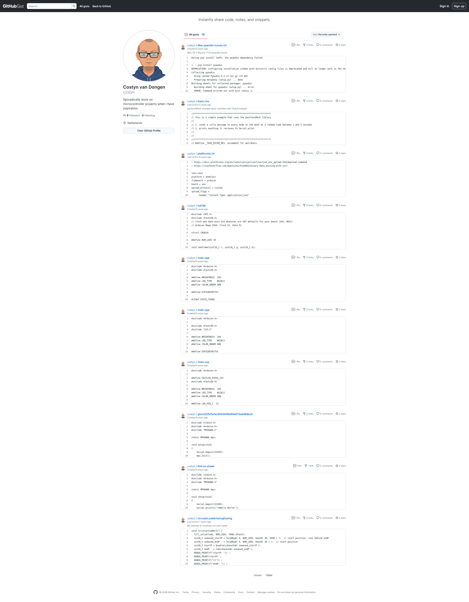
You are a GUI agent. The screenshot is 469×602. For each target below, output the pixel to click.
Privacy (196, 592)
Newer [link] (258, 575)
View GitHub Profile (148, 130)
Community (229, 592)
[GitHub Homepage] (155, 592)
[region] (263, 74)
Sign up (459, 6)
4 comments (326, 100)
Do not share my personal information (297, 592)
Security (206, 592)
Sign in (444, 6)
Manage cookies (266, 592)
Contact (250, 592)
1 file (297, 44)
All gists (85, 6)
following (148, 115)
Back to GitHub (102, 6)
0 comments (326, 44)
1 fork (310, 465)
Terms (185, 592)
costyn (191, 45)
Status (217, 592)
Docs (240, 592)
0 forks (309, 44)
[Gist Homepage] (13, 6)
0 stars (342, 44)
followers (134, 115)
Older (269, 575)
